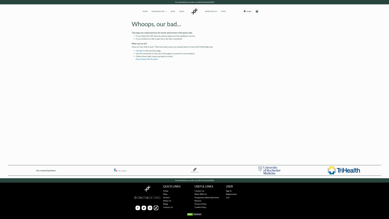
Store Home (141, 59)
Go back (139, 50)
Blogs (165, 204)
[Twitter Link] (144, 209)
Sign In (229, 191)
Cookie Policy (200, 207)
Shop (165, 194)
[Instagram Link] (150, 209)
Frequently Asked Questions (206, 197)
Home (165, 191)
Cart (228, 197)
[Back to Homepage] (147, 189)
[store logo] (194, 11)
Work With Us (200, 194)
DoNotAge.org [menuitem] (158, 11)
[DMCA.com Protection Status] (194, 215)
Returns (197, 201)
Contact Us (168, 207)
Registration (231, 194)
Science (166, 197)
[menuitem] (145, 11)
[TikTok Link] (156, 209)
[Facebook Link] (137, 209)
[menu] (163, 11)
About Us (167, 201)
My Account (152, 59)
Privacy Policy (200, 204)
